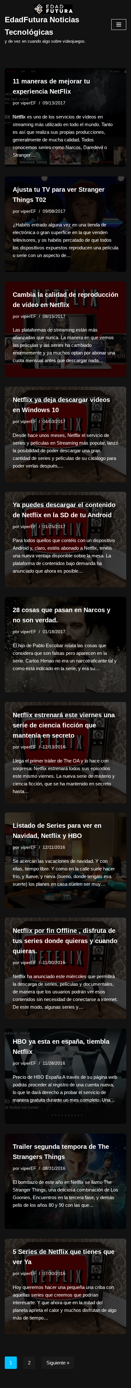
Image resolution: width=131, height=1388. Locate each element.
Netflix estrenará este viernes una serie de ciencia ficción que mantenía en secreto (64, 725)
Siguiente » (57, 1362)
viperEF (28, 103)
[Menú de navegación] (118, 24)
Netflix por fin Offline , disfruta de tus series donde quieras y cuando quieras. (65, 941)
